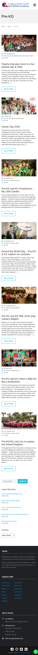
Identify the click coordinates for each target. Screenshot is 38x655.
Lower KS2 (18, 592)
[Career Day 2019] (19, 106)
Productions (15, 180)
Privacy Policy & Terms (24, 652)
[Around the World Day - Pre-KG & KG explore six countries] (19, 230)
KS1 (7, 118)
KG (8, 55)
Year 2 (32, 55)
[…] (10, 83)
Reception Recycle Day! (9, 521)
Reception (17, 55)
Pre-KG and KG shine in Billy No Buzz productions (19, 380)
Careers (4, 601)
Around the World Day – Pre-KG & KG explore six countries (19, 253)
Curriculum (18, 582)
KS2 (10, 118)
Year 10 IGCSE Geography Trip (12, 494)
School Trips (15, 433)
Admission (5, 582)
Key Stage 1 (18, 589)
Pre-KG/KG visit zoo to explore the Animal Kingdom (18, 443)
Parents (4, 589)
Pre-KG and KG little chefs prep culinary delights (18, 317)
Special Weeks (15, 307)
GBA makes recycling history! (11, 500)
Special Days (25, 55)
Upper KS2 (18, 595)
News (4, 592)
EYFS (5, 55)
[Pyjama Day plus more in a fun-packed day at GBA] (19, 43)
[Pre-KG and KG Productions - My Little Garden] (19, 168)
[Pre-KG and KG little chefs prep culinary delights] (19, 295)
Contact (4, 598)
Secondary (18, 598)
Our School (6, 586)
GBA (6, 58)
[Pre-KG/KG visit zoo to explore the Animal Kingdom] (19, 420)
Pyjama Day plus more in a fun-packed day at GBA (18, 65)
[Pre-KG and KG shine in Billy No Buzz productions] (19, 358)
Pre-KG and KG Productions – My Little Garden (18, 190)
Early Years (18, 586)
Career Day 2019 (11, 126)
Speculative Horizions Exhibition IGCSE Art (15, 514)
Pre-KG (11, 55)
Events (4, 595)
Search (22, 481)
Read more (8, 89)
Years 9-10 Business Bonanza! (11, 507)
